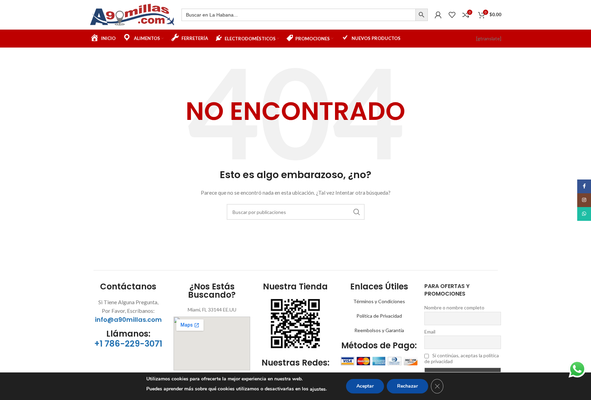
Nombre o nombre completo (454, 307)
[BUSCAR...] (357, 212)
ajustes (318, 389)
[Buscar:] (298, 15)
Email (429, 332)
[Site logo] (132, 14)
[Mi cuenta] (438, 15)
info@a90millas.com (128, 319)
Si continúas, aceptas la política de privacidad (461, 358)
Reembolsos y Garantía (379, 330)
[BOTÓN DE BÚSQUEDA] (421, 15)
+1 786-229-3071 (128, 343)
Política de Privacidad (379, 316)
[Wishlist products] (452, 15)
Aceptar (365, 386)
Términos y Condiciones (379, 301)
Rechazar (407, 386)
